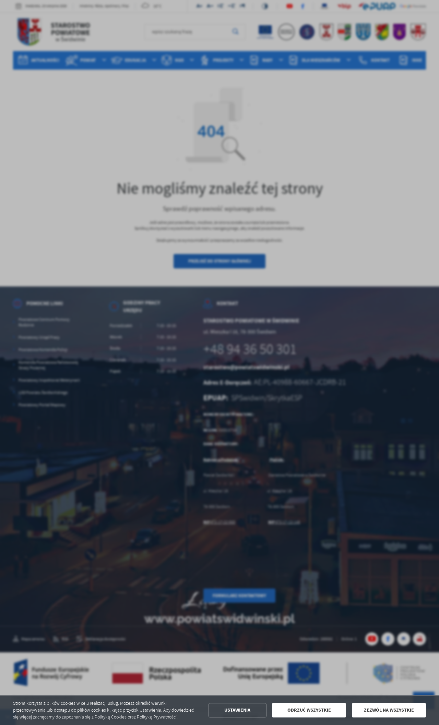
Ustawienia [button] (237, 710)
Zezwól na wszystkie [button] (389, 710)
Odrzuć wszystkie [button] (309, 710)
